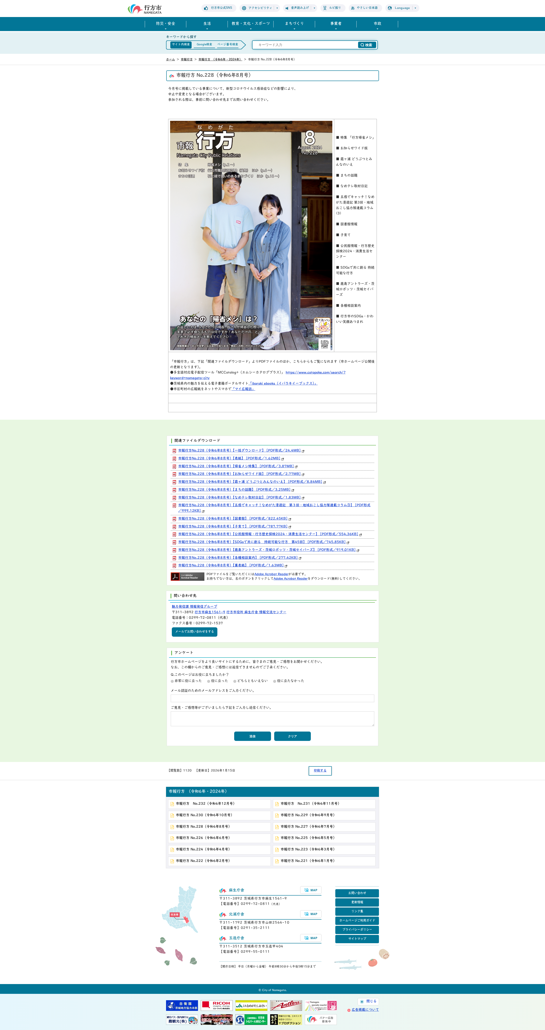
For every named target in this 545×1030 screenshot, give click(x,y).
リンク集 (357, 911)
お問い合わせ (357, 893)
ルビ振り (335, 8)
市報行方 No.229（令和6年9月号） (308, 815)
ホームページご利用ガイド (357, 920)
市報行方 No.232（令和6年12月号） (206, 804)
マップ (310, 890)
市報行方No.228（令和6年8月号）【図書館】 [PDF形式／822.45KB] (233, 519)
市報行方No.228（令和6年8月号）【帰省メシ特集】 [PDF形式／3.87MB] (236, 466)
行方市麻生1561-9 (210, 612)
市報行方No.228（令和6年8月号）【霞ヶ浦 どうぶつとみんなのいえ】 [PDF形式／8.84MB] (250, 482)
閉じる (371, 1001)
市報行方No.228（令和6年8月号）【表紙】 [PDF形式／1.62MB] (229, 458)
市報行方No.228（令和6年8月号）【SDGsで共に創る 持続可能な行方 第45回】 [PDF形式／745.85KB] (262, 542)
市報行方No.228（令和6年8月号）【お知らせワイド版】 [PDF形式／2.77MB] (239, 474)
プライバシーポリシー (357, 930)
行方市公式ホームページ (145, 9)
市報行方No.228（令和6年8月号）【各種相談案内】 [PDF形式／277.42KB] (238, 558)
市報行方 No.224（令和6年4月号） (204, 849)
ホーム (170, 59)
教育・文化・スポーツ (251, 24)
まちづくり (294, 24)
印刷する (320, 770)
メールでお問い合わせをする (194, 631)
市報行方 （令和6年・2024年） (220, 59)
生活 (207, 24)
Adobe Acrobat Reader (271, 574)
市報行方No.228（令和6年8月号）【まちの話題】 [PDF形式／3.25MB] (234, 490)
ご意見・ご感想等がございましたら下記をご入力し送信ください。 (222, 708)
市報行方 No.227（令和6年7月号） (308, 827)
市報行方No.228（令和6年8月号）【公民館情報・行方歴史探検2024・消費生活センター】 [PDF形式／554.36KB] (268, 534)
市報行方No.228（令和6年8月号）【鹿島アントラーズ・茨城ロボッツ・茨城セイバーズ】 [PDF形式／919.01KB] (267, 550)
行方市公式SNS (221, 8)
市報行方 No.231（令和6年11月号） (311, 804)
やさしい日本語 (367, 8)
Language (402, 8)
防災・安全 (165, 24)
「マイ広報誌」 (243, 389)
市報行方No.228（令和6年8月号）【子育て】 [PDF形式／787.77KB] (233, 526)
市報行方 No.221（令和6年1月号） (308, 861)
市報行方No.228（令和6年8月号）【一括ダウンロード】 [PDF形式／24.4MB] (239, 450)
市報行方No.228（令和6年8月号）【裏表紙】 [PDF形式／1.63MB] (231, 565)
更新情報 (357, 902)
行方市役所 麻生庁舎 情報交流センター (256, 612)
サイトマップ (357, 939)
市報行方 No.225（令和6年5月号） (308, 838)
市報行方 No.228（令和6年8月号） (204, 827)
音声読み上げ (300, 8)
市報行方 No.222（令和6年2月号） (204, 861)
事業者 (336, 24)
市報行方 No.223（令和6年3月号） (308, 849)
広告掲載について (365, 1010)
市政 (377, 24)
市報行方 (187, 59)
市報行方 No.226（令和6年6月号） (204, 838)
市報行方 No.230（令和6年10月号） (205, 815)
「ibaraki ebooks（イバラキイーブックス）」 (283, 383)
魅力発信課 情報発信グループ (194, 607)
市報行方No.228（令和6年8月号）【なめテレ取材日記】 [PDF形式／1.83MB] (239, 497)
